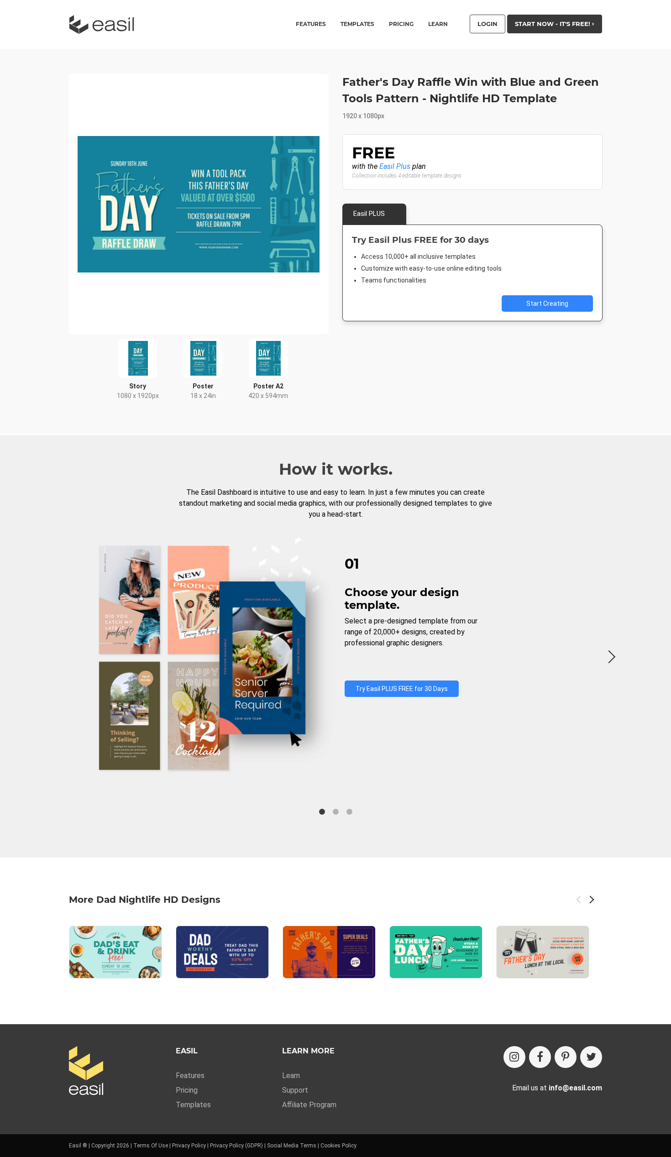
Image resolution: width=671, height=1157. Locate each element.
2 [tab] (335, 812)
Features (190, 1075)
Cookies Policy (338, 1145)
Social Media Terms (291, 1145)
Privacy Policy (189, 1145)
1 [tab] (321, 812)
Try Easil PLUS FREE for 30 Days (402, 688)
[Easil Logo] (104, 24)
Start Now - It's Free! (553, 23)
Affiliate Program (309, 1104)
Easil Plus (394, 166)
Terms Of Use (150, 1145)
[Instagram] (514, 1057)
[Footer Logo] (86, 1071)
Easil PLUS (369, 213)
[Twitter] (591, 1057)
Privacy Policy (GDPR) (236, 1145)
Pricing (401, 24)
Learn (438, 24)
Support (295, 1090)
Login (487, 23)
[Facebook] (540, 1057)
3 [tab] (349, 812)
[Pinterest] (566, 1057)
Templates (193, 1104)
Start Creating (547, 303)
